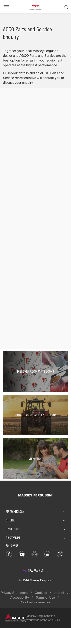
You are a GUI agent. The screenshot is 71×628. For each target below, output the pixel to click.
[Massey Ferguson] (35, 6)
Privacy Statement (14, 593)
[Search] (66, 6)
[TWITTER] (60, 554)
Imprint (59, 593)
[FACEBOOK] (9, 554)
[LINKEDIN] (47, 554)
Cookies (41, 593)
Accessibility (19, 597)
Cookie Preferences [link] (35, 602)
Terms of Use (45, 597)
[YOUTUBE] (22, 554)
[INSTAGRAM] (34, 554)
